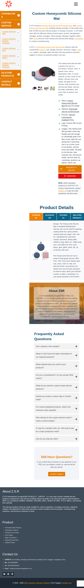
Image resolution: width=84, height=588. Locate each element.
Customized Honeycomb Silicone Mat (50, 47)
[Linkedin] (12, 574)
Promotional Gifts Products (13, 527)
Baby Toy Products (11, 537)
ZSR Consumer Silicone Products (37, 583)
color (79, 50)
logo (30, 52)
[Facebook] (8, 574)
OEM (36, 39)
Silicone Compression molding (68, 117)
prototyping (79, 39)
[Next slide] (53, 73)
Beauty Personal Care (11, 540)
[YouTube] (4, 574)
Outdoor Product (10, 542)
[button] (34, 88)
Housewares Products (11, 530)
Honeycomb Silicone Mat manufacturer (57, 26)
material (42, 50)
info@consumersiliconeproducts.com (21, 568)
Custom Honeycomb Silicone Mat (69, 103)
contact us (62, 191)
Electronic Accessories (12, 532)
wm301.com (66, 583)
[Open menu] (76, 4)
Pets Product (9, 535)
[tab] (36, 216)
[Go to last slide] (33, 73)
